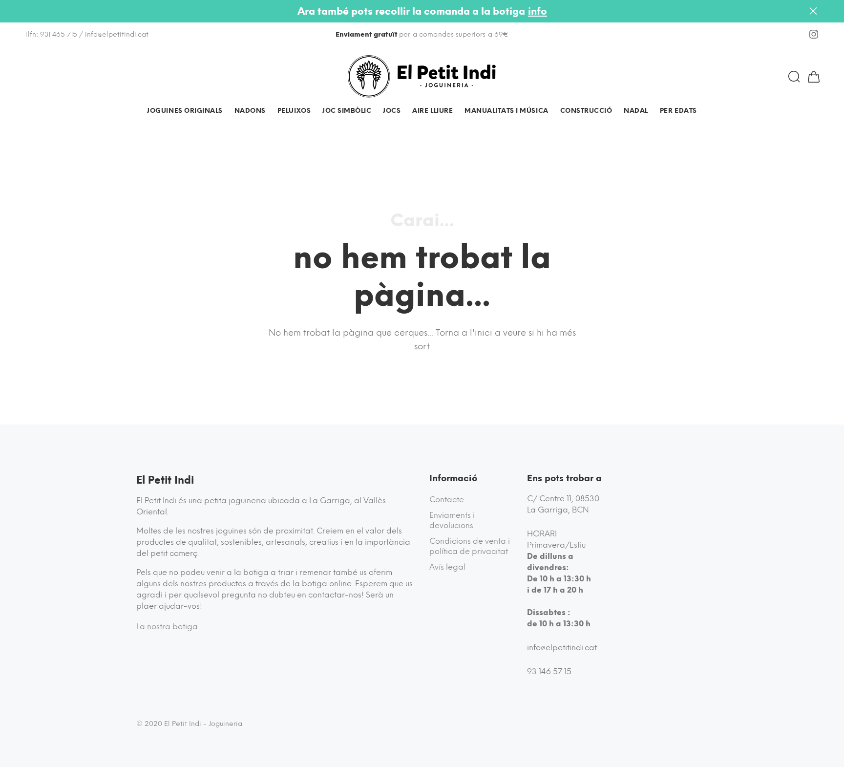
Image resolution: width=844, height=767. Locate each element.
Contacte (446, 499)
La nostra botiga (167, 626)
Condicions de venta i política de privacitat (469, 546)
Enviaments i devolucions (452, 521)
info (537, 11)
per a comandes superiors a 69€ (422, 34)
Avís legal (447, 567)
